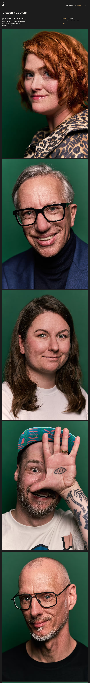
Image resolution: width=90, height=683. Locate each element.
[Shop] (85, 6)
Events (66, 5)
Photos (79, 5)
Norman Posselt (70, 18)
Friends (71, 5)
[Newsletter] (87, 6)
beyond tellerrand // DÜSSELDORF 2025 (71, 20)
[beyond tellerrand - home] (3, 4)
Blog (75, 5)
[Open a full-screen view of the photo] (45, 93)
